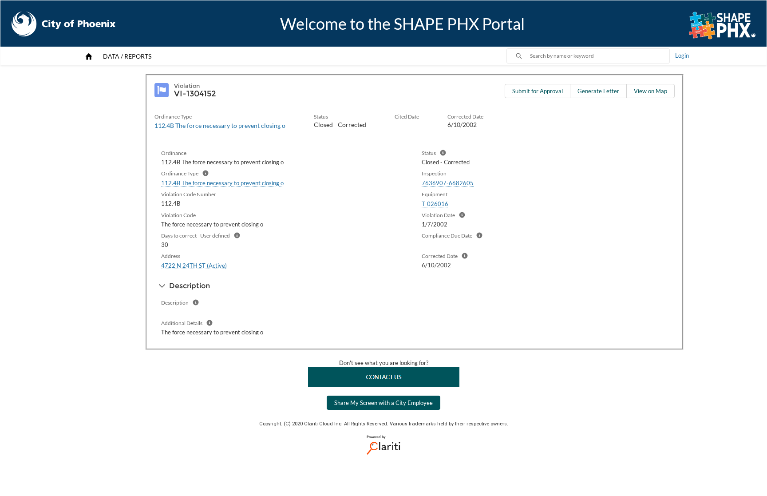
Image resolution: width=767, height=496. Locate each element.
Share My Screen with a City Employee (383, 402)
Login (682, 55)
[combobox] (599, 56)
